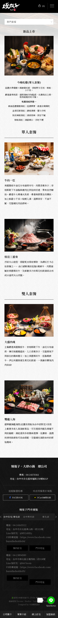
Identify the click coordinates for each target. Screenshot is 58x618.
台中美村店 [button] (28, 516)
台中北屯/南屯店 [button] (11, 516)
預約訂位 (17, 548)
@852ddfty (26, 533)
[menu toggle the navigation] (52, 6)
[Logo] (11, 6)
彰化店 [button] (46, 516)
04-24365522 (19, 525)
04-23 (16, 555)
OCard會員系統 (44, 497)
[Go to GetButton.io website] (51, 606)
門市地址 (40, 548)
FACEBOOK (17, 497)
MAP (45, 478)
